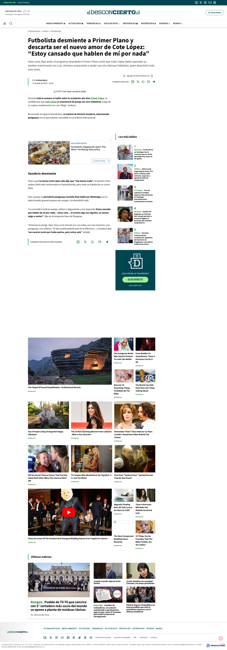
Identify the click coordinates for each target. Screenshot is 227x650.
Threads (85, 637)
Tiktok (79, 637)
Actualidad (74, 23)
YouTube (62, 638)
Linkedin (68, 637)
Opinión (163, 23)
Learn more (99, 161)
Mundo (177, 23)
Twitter (51, 637)
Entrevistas (147, 23)
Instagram (56, 637)
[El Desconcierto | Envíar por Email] (148, 81)
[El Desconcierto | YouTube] (209, 2)
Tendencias (92, 23)
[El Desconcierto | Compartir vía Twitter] (138, 81)
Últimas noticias (52, 628)
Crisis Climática (23, 2)
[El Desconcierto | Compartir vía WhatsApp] (143, 81)
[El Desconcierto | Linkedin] (214, 2)
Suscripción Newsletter (122, 637)
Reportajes (129, 23)
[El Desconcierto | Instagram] (205, 2)
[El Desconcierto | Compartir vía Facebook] (132, 81)
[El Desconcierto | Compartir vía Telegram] (153, 81)
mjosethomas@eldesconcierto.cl (183, 645)
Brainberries (79, 143)
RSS (135, 637)
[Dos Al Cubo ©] (216, 647)
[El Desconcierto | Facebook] (196, 2)
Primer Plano (97, 98)
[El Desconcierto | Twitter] (201, 2)
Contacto (154, 637)
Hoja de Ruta (111, 23)
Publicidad (143, 637)
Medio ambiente (54, 23)
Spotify (74, 637)
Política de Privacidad (103, 637)
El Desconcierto (34, 31)
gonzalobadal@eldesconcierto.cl (33, 647)
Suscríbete (135, 279)
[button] (215, 12)
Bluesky (91, 637)
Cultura (46, 31)
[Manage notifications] (221, 638)
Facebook (45, 637)
